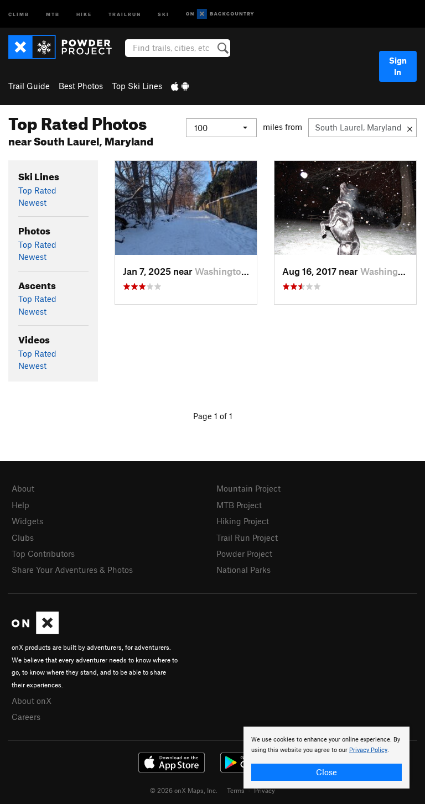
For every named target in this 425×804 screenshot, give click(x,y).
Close (326, 772)
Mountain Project (248, 488)
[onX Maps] (35, 631)
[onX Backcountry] (220, 14)
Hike (84, 13)
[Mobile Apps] (180, 86)
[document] (326, 757)
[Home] (65, 47)
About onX (31, 701)
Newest (32, 202)
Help (20, 505)
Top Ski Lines (137, 86)
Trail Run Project (247, 537)
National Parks (243, 570)
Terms (236, 790)
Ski (163, 13)
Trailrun (124, 13)
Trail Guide (29, 86)
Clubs (23, 537)
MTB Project (239, 505)
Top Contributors (43, 553)
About (23, 488)
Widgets (27, 521)
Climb (18, 13)
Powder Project (244, 553)
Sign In (398, 66)
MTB (53, 13)
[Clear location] (409, 128)
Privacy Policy (368, 750)
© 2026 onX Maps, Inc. (183, 790)
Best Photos (81, 86)
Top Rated (37, 190)
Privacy (264, 790)
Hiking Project (242, 521)
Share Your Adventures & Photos (72, 570)
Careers (26, 717)
